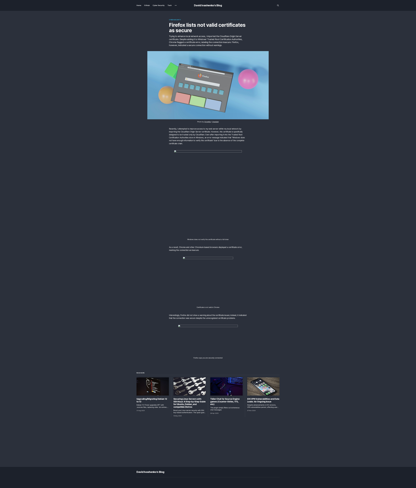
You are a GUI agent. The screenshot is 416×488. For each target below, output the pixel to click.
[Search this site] (278, 5)
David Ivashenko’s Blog (208, 5)
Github (147, 5)
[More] (175, 5)
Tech (170, 5)
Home (138, 5)
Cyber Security (159, 5)
